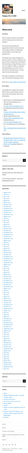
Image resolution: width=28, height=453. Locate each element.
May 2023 (6, 270)
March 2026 (7, 202)
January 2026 (7, 206)
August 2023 (7, 264)
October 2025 (7, 212)
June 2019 (6, 354)
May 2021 (6, 314)
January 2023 (7, 278)
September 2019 (8, 348)
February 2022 (8, 300)
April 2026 (7, 200)
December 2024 (8, 232)
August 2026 (7, 192)
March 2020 (7, 340)
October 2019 (7, 346)
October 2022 (7, 284)
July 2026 (6, 194)
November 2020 (8, 324)
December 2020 (8, 322)
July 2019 (6, 352)
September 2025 (8, 214)
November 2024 (8, 234)
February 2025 (8, 228)
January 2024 (7, 254)
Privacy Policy (7, 403)
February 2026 (8, 204)
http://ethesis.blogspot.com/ (13, 122)
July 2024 (6, 242)
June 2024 (6, 244)
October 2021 (7, 306)
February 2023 (8, 276)
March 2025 (7, 226)
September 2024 (8, 238)
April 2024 (6, 248)
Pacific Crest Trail (9, 144)
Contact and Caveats (9, 399)
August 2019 (7, 350)
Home (4, 424)
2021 (18, 140)
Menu (23, 10)
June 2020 (6, 334)
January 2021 (7, 320)
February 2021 (8, 318)
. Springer (15, 142)
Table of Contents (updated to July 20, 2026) (13, 435)
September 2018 (8, 366)
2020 (14, 140)
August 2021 (7, 310)
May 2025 (6, 222)
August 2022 (7, 288)
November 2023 (8, 258)
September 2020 (8, 328)
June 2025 (6, 220)
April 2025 (6, 224)
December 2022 (8, 280)
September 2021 (8, 308)
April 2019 (6, 358)
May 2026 (6, 198)
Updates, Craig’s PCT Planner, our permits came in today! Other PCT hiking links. (13, 413)
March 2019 (7, 360)
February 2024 (8, 252)
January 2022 (7, 302)
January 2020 (7, 344)
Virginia (10, 142)
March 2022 (7, 298)
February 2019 (8, 362)
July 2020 (6, 332)
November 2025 (8, 210)
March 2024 (7, 250)
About (5, 393)
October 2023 (7, 260)
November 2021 (8, 304)
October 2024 (7, 236)
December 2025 (8, 208)
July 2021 (6, 312)
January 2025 (7, 230)
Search (5, 405)
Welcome (6, 417)
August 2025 (7, 216)
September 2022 (8, 286)
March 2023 (7, 274)
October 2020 (7, 326)
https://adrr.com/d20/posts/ (17, 82)
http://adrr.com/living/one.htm (14, 118)
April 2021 (6, 316)
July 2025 (6, 218)
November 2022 (8, 282)
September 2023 (8, 262)
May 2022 (6, 294)
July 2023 (6, 266)
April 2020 (6, 338)
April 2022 (6, 296)
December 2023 (8, 256)
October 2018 (7, 364)
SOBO (11, 140)
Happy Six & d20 (9, 16)
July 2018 (6, 368)
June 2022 (6, 292)
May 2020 (6, 336)
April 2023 (6, 272)
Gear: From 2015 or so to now (12, 401)
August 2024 (7, 240)
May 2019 (6, 356)
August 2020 (7, 330)
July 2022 (6, 290)
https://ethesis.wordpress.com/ (14, 106)
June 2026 (6, 196)
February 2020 (8, 342)
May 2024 (6, 246)
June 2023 (6, 268)
